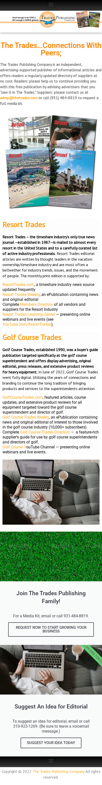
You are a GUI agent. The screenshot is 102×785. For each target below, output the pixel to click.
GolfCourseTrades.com (22, 397)
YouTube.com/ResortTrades (26, 324)
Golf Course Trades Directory (45, 432)
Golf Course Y (14, 447)
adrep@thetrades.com (19, 97)
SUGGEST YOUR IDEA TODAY (51, 743)
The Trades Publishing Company (58, 771)
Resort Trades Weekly (21, 294)
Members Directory (36, 304)
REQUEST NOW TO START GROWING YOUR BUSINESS (51, 629)
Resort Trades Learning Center (28, 314)
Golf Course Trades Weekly (25, 417)
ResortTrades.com (18, 284)
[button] (51, 4)
